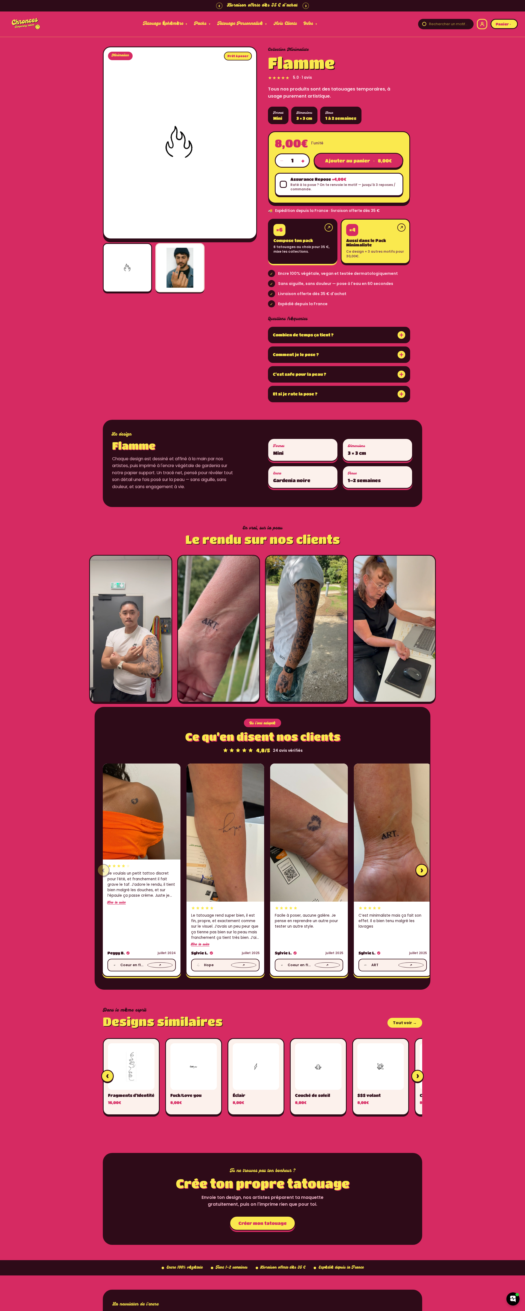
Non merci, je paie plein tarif (311, 706)
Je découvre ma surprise (311, 692)
